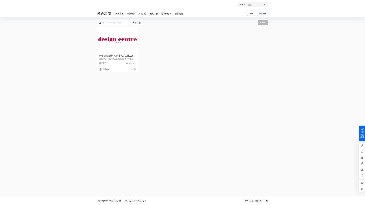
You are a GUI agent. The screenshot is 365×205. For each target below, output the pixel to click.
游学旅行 (165, 13)
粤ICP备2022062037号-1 (135, 201)
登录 (251, 14)
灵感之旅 (117, 201)
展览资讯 (102, 63)
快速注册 (262, 14)
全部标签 (137, 22)
